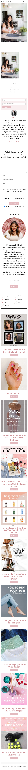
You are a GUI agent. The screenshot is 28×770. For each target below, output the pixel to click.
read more (14, 286)
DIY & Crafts (14, 617)
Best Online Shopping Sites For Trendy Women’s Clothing (14, 437)
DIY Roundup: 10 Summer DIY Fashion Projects (14, 709)
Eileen (14, 118)
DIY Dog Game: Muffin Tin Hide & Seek (14, 753)
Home (14, 571)
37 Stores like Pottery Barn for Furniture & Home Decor (14, 576)
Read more (14, 396)
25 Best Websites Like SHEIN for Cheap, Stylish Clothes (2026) (14, 483)
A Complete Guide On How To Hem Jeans (14, 621)
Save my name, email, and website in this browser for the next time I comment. (14, 191)
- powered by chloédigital (21, 766)
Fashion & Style (14, 432)
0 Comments (17, 46)
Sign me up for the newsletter (14, 198)
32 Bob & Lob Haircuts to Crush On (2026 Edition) (14, 350)
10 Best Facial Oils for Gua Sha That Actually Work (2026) (14, 530)
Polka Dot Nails (14, 393)
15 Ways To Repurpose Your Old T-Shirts (14, 665)
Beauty (14, 347)
